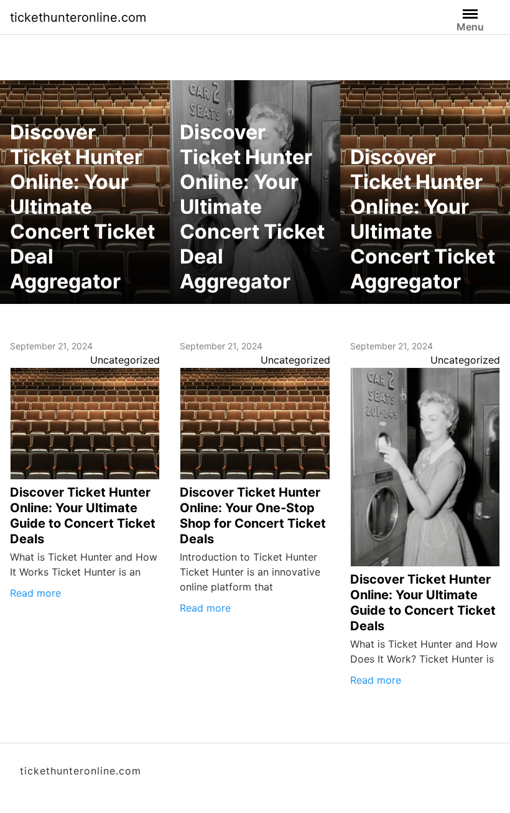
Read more (35, 593)
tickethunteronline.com (78, 17)
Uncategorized (125, 360)
